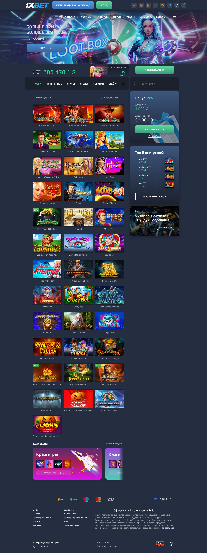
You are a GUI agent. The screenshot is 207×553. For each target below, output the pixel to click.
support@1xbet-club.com (47, 543)
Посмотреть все (154, 196)
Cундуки (69, 16)
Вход (104, 5)
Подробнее (154, 136)
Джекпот (37, 521)
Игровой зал (84, 16)
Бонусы (161, 16)
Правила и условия (42, 517)
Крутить (46, 47)
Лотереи (116, 16)
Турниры (101, 16)
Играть (47, 121)
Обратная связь (71, 525)
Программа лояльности (75, 517)
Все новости (165, 227)
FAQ (66, 521)
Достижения (70, 514)
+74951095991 (43, 546)
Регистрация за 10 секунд (73, 5)
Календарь (145, 16)
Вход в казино (154, 70)
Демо (38, 105)
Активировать (154, 129)
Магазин (130, 16)
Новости (37, 514)
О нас (35, 510)
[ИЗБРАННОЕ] (123, 83)
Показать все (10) (114, 443)
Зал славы (69, 510)
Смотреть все (52, 472)
